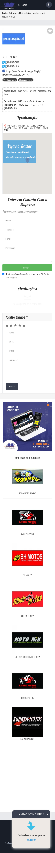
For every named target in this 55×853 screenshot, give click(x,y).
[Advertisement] (27, 775)
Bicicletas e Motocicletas (20, 13)
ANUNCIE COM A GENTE (31, 814)
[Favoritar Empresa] (50, 31)
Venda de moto (39, 13)
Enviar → (27, 267)
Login (24, 5)
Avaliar (12, 386)
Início (4, 13)
